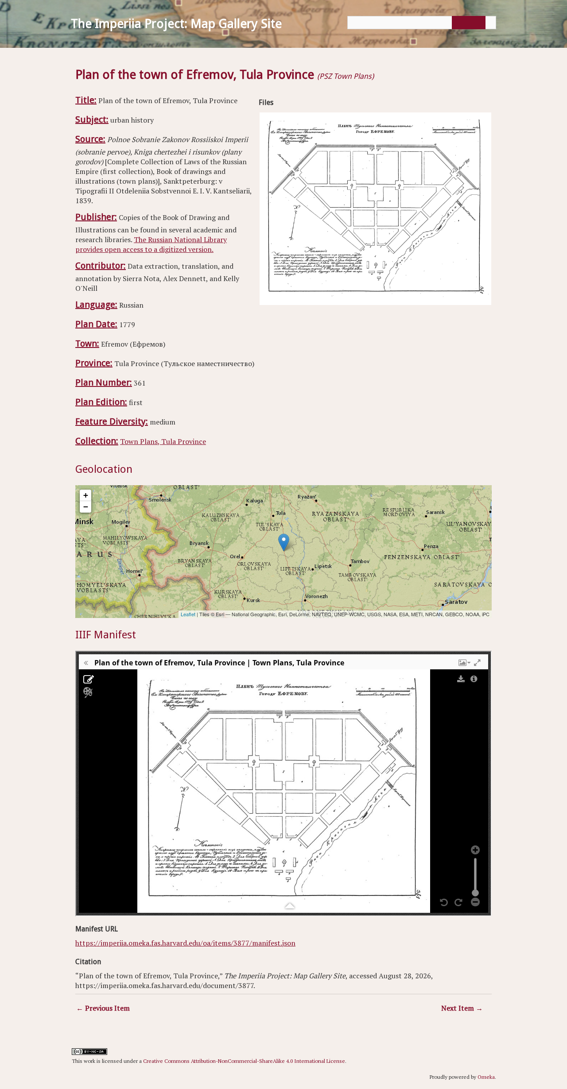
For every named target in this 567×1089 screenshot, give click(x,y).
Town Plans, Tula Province (163, 441)
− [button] (85, 506)
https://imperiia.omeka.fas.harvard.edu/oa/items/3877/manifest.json (185, 943)
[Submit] (467, 22)
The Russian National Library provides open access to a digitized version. (151, 244)
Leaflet (188, 614)
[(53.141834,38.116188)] (283, 542)
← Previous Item (103, 1008)
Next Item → (462, 1008)
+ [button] (85, 495)
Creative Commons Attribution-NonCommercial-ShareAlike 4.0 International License (244, 1061)
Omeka (486, 1077)
